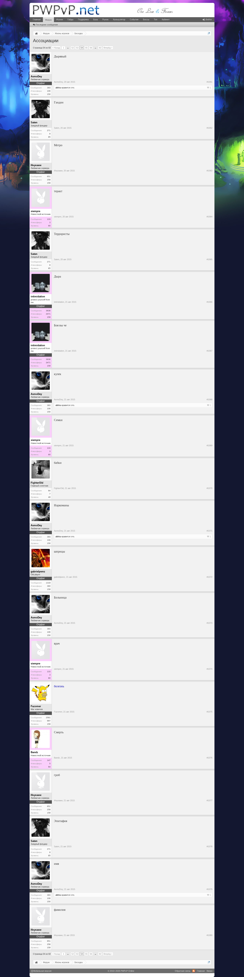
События (134, 19)
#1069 (209, 445)
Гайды (70, 19)
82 (100, 48)
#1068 (209, 399)
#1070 (209, 488)
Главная (37, 19)
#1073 (209, 623)
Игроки (59, 19)
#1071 (209, 531)
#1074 (209, 669)
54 (82, 48)
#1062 (209, 128)
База (95, 19)
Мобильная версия (42, 971)
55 (86, 48)
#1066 (209, 302)
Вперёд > (108, 48)
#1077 (209, 800)
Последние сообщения (47, 24)
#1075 (209, 712)
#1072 (209, 577)
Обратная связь (182, 971)
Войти (209, 19)
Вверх (210, 971)
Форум (48, 20)
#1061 (209, 82)
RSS (193, 971)
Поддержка (83, 19)
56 (91, 48)
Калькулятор (119, 19)
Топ (155, 19)
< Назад (56, 48)
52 (72, 48)
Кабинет (166, 19)
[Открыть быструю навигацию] (209, 33)
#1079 (209, 889)
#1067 (209, 351)
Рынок (105, 19)
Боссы (146, 19)
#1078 (209, 846)
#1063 (209, 170)
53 (77, 48)
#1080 (209, 935)
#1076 (209, 758)
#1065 (209, 259)
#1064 (209, 216)
